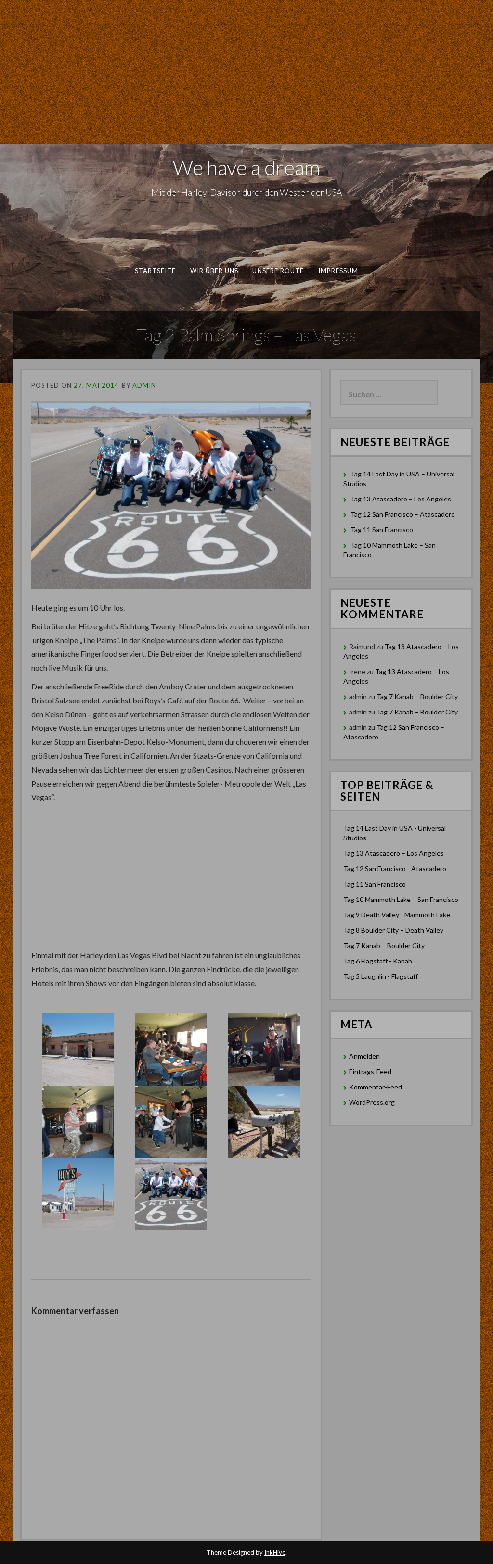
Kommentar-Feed (375, 1087)
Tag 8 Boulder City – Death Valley (393, 930)
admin (144, 385)
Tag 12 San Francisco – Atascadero (402, 514)
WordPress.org (372, 1102)
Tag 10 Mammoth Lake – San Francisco (400, 899)
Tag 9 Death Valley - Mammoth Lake (396, 915)
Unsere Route (278, 271)
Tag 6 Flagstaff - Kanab (377, 961)
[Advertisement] (246, 72)
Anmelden (364, 1056)
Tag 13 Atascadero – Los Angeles (400, 499)
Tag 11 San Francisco (381, 530)
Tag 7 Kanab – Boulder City (417, 696)
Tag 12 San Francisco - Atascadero (394, 868)
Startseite (155, 271)
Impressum (338, 271)
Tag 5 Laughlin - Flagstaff (380, 976)
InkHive (274, 1552)
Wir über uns (214, 271)
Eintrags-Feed (370, 1071)
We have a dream (246, 167)
